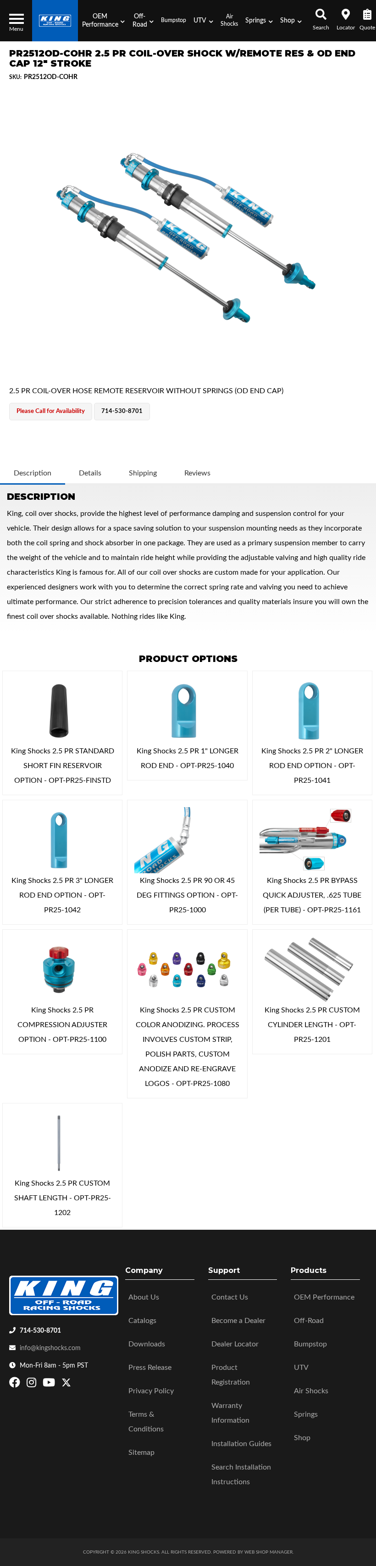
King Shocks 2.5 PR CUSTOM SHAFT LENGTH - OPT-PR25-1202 (62, 1198)
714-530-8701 (40, 1331)
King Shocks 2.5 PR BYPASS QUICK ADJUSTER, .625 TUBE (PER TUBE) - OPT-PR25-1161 (312, 895)
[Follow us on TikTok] (76, 1384)
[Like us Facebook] (15, 1384)
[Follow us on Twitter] (66, 1384)
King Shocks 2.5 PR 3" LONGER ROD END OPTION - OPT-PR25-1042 (62, 895)
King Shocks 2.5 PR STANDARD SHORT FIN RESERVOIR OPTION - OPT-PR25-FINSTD (62, 765)
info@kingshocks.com (50, 1348)
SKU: (15, 77)
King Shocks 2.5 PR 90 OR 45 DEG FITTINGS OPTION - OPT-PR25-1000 (187, 895)
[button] (103, 20)
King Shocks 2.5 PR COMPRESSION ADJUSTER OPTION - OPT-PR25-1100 (62, 1024)
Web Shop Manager (268, 1552)
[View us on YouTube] (50, 1384)
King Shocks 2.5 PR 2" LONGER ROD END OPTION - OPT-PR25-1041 (312, 765)
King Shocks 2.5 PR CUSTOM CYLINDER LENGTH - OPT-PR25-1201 (312, 1024)
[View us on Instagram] (33, 1384)
